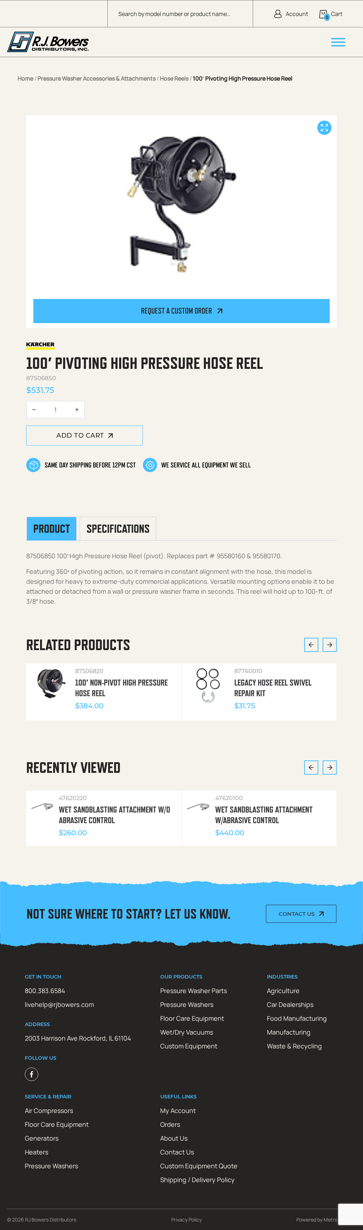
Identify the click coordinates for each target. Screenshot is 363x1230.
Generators (41, 1138)
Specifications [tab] (118, 528)
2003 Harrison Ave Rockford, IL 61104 (78, 1038)
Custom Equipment (188, 1046)
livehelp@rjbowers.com (59, 1004)
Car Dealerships (290, 1004)
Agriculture (283, 990)
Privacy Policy (186, 1219)
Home (25, 78)
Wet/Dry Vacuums (186, 1032)
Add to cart (80, 435)
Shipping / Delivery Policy (197, 1179)
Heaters (36, 1152)
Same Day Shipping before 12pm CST (90, 465)
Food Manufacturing (297, 1018)
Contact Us (297, 913)
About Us (174, 1138)
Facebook (31, 1074)
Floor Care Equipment (192, 1018)
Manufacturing (289, 1032)
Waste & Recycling (294, 1046)
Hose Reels (174, 78)
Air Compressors (49, 1110)
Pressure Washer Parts (193, 990)
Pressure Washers (186, 1004)
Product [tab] (51, 528)
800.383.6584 (45, 990)
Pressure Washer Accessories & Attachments (97, 78)
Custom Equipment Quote (199, 1166)
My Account (178, 1110)
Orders (170, 1124)
